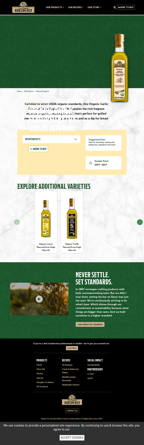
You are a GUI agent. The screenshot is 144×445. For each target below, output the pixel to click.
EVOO (39, 365)
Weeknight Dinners (71, 384)
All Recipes (67, 365)
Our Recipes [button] (75, 7)
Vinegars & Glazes (45, 382)
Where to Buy (126, 7)
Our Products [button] (54, 7)
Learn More (72, 348)
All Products (42, 386)
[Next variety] (140, 222)
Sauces (39, 378)
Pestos (39, 373)
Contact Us (72, 411)
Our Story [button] (94, 7)
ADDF (90, 378)
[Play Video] (39, 299)
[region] (72, 222)
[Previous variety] (17, 222)
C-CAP (90, 374)
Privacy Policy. (80, 429)
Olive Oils (40, 369)
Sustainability (93, 365)
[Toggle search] (114, 7)
